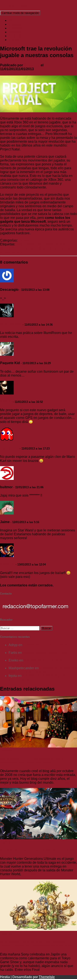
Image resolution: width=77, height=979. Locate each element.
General (24, 240)
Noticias (15, 32)
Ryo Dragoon (11, 324)
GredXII (6, 401)
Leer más (61, 782)
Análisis (15, 24)
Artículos (15, 28)
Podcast (15, 36)
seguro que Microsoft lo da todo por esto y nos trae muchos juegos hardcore (35, 248)
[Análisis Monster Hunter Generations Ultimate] (38, 838)
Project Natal (26, 244)
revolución (44, 244)
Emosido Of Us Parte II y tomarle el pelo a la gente (43, 670)
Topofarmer (9, 448)
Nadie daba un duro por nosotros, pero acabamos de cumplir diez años (31, 760)
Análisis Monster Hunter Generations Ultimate (37, 850)
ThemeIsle (47, 977)
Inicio (13, 20)
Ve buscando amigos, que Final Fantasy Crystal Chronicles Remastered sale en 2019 (36, 944)
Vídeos (14, 40)
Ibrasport (7, 564)
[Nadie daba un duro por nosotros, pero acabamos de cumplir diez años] (38, 746)
